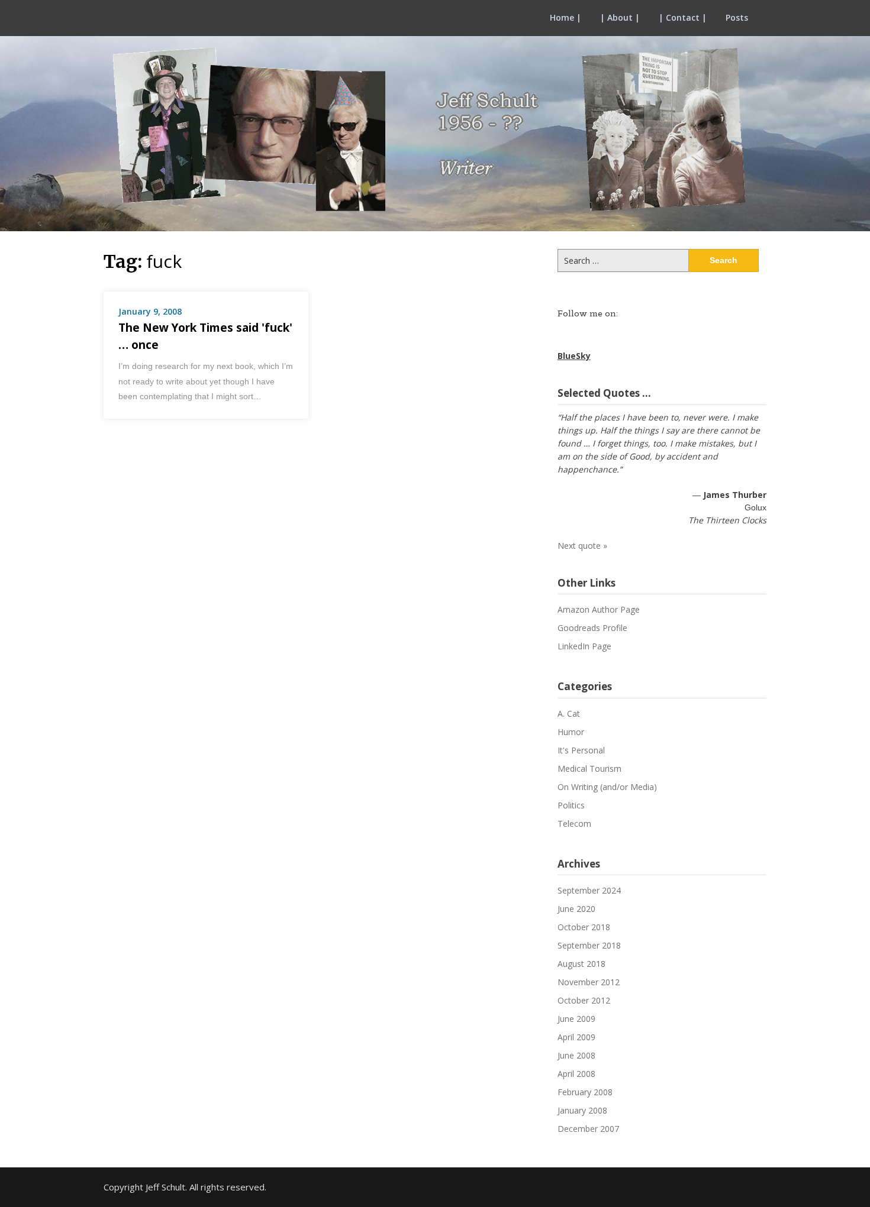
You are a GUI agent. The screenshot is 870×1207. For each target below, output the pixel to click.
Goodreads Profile (592, 627)
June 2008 (576, 1055)
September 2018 (589, 945)
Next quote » (582, 545)
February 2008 (585, 1092)
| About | (620, 17)
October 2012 (584, 1000)
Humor (571, 731)
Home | (565, 17)
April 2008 (576, 1073)
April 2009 (576, 1037)
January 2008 (582, 1110)
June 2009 (576, 1018)
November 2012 (589, 982)
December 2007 (588, 1128)
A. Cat (569, 713)
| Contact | (683, 17)
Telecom (574, 823)
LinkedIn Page (584, 646)
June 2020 (576, 908)
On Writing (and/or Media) (607, 786)
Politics (571, 805)
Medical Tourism (589, 768)
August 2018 (581, 963)
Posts (737, 17)
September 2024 (589, 890)
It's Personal (581, 750)
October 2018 (584, 927)
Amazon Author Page (599, 609)
